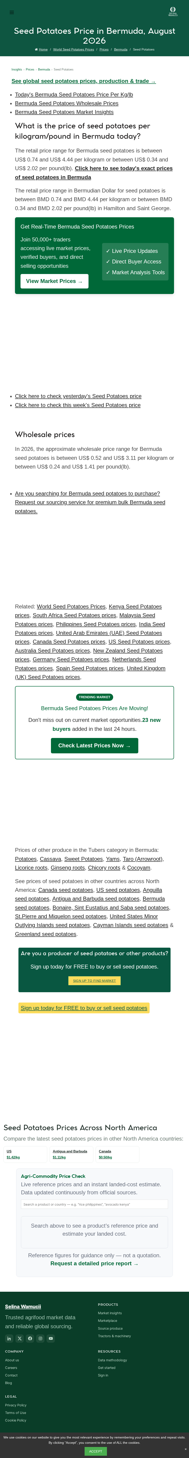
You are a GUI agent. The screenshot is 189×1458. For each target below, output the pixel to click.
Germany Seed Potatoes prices (71, 659)
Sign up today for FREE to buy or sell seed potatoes (84, 1008)
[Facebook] (30, 1338)
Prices (104, 49)
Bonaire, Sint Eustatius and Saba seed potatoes (111, 907)
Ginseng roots (68, 868)
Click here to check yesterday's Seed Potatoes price (78, 396)
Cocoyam (138, 868)
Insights (17, 69)
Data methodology (112, 1360)
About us (12, 1360)
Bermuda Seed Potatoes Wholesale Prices (66, 103)
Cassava (50, 859)
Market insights (110, 1313)
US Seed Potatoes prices (139, 642)
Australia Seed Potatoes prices (52, 650)
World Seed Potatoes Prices (73, 49)
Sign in (103, 1375)
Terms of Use (15, 1413)
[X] (19, 1338)
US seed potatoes (118, 890)
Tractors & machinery (114, 1336)
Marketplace (107, 1321)
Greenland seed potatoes (45, 934)
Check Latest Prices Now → (94, 745)
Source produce (110, 1328)
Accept (96, 1451)
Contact (11, 1375)
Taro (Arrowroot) (142, 859)
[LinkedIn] (9, 1338)
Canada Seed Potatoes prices (69, 642)
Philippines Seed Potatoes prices (96, 624)
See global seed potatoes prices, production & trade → (84, 81)
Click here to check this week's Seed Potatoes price (78, 405)
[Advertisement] (95, 340)
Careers (11, 1368)
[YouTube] (51, 1338)
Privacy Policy (16, 1405)
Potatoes (26, 859)
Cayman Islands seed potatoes (130, 925)
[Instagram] (40, 1338)
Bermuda (120, 49)
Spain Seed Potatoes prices (90, 668)
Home (43, 49)
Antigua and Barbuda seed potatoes (95, 899)
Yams (113, 859)
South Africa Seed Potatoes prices (74, 615)
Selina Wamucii (23, 1306)
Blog (8, 1383)
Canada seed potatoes (65, 890)
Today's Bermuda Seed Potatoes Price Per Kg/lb (74, 94)
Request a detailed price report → (94, 1263)
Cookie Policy (15, 1420)
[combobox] (94, 1204)
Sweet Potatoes (83, 859)
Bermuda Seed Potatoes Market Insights (64, 112)
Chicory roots (104, 868)
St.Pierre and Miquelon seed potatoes (60, 916)
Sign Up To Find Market (94, 981)
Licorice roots (31, 868)
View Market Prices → (54, 281)
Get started (106, 1368)
